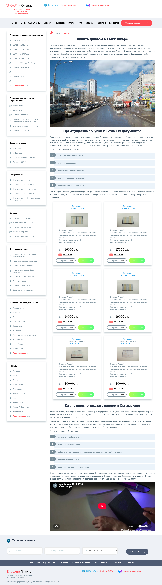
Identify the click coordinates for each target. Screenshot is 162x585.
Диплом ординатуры (21, 285)
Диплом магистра (20, 81)
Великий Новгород (21, 407)
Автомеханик (18, 308)
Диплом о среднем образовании (27, 126)
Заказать (48, 23)
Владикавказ (18, 412)
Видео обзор (67, 254)
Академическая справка (23, 223)
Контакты (114, 23)
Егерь (15, 317)
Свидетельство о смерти (23, 193)
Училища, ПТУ (19, 110)
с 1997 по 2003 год (21, 58)
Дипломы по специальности (24, 303)
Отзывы (89, 23)
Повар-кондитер (20, 322)
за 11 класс (17, 153)
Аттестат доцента (20, 281)
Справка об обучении (22, 227)
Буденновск (18, 403)
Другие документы (19, 249)
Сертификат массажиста (23, 276)
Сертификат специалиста (23, 290)
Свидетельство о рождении (24, 189)
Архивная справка (20, 232)
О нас (14, 23)
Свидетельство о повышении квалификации (25, 255)
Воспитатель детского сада (24, 335)
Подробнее (64, 260)
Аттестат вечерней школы (24, 157)
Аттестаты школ (18, 143)
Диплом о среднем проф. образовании (22, 99)
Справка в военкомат (22, 218)
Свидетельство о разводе (23, 185)
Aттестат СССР (19, 162)
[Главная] (51, 32)
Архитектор (18, 348)
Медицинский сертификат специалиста (24, 271)
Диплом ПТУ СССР (21, 130)
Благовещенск (19, 394)
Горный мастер (19, 344)
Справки (14, 213)
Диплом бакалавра (21, 67)
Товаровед (17, 326)
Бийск (15, 380)
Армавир (16, 371)
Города (13, 366)
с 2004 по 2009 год (21, 54)
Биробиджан (18, 389)
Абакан (16, 376)
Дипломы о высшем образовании (26, 35)
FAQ (80, 23)
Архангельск (18, 385)
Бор (14, 398)
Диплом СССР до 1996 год (24, 63)
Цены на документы (31, 23)
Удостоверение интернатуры (25, 261)
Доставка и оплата (65, 23)
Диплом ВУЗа (18, 76)
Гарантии (101, 23)
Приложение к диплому (23, 265)
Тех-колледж (18, 106)
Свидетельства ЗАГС (20, 175)
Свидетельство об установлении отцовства (26, 199)
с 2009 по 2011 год (21, 49)
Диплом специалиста (22, 72)
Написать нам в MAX (100, 5)
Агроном (16, 313)
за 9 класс (17, 148)
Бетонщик (17, 331)
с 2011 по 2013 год (20, 45)
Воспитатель (18, 340)
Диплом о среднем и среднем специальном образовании (25, 120)
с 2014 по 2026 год (21, 40)
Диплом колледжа (20, 115)
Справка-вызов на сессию (24, 236)
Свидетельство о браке (22, 180)
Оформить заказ (132, 23)
